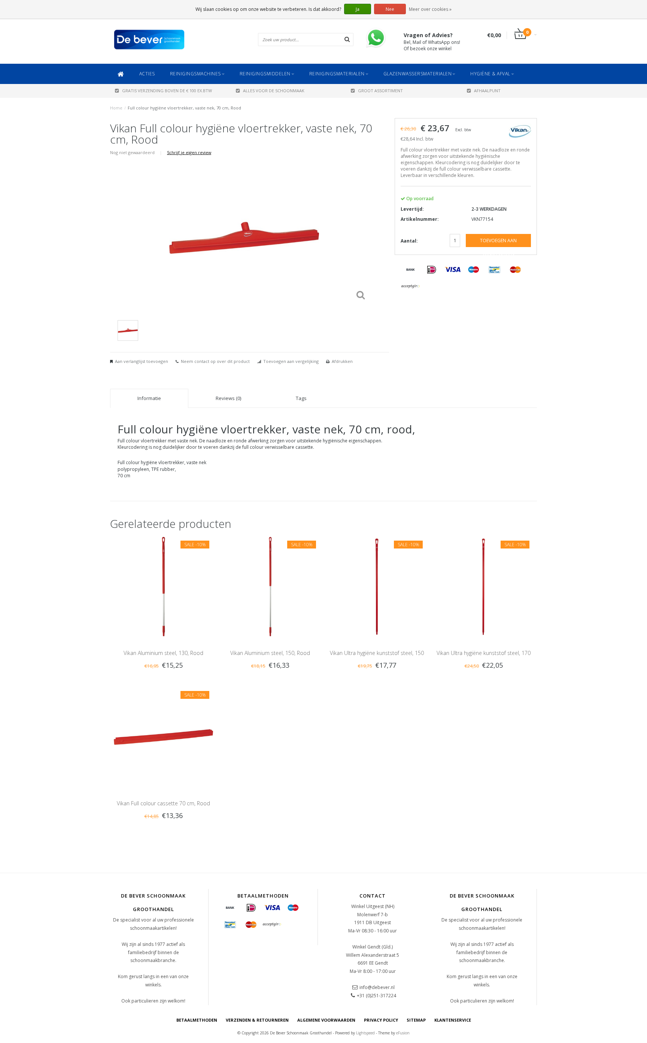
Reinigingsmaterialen (337, 73)
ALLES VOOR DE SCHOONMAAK (273, 90)
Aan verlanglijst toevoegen (141, 361)
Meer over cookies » (430, 9)
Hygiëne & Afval (490, 73)
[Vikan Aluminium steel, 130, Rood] (163, 586)
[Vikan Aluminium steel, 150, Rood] (270, 586)
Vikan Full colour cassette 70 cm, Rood (163, 803)
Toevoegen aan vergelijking (291, 361)
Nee (390, 9)
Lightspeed (365, 1033)
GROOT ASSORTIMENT (380, 90)
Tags (301, 398)
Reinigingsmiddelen (265, 73)
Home (116, 108)
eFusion (403, 1033)
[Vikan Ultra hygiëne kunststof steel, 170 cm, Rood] (483, 586)
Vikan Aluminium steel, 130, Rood (163, 652)
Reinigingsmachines (195, 73)
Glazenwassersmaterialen (417, 73)
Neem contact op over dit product (215, 361)
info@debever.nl (377, 987)
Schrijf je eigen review (189, 152)
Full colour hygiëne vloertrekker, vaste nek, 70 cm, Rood (184, 108)
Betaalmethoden (196, 1020)
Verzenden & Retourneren (257, 1020)
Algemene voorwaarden (326, 1020)
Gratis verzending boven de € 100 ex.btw (167, 90)
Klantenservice (452, 1020)
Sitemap (416, 1020)
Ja (357, 9)
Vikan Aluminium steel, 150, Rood (270, 652)
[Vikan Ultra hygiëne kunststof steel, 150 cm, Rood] (376, 586)
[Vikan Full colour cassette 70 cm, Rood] (163, 736)
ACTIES (147, 73)
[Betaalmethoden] (410, 270)
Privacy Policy (381, 1020)
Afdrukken (342, 361)
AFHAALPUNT (487, 90)
